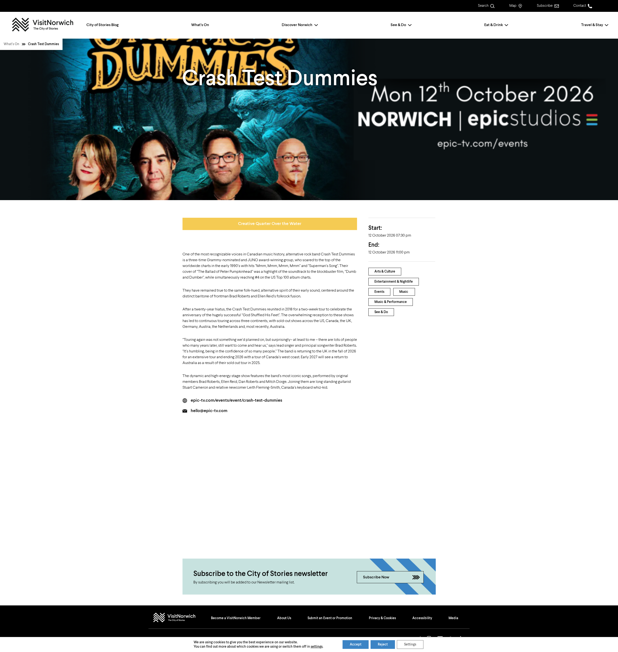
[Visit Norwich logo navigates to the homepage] (179, 618)
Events (379, 292)
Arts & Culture (384, 271)
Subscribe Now (376, 577)
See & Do (398, 25)
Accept (355, 644)
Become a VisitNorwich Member (235, 618)
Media (453, 618)
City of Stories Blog (102, 25)
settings (317, 646)
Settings (410, 644)
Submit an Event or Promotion (330, 618)
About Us (284, 618)
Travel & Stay (592, 25)
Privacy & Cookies (382, 618)
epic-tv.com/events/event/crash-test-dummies (236, 400)
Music (403, 292)
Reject (383, 644)
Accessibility (422, 618)
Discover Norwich (297, 25)
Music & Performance (390, 302)
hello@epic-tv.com (209, 411)
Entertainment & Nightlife (393, 281)
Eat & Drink (493, 25)
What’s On (200, 25)
